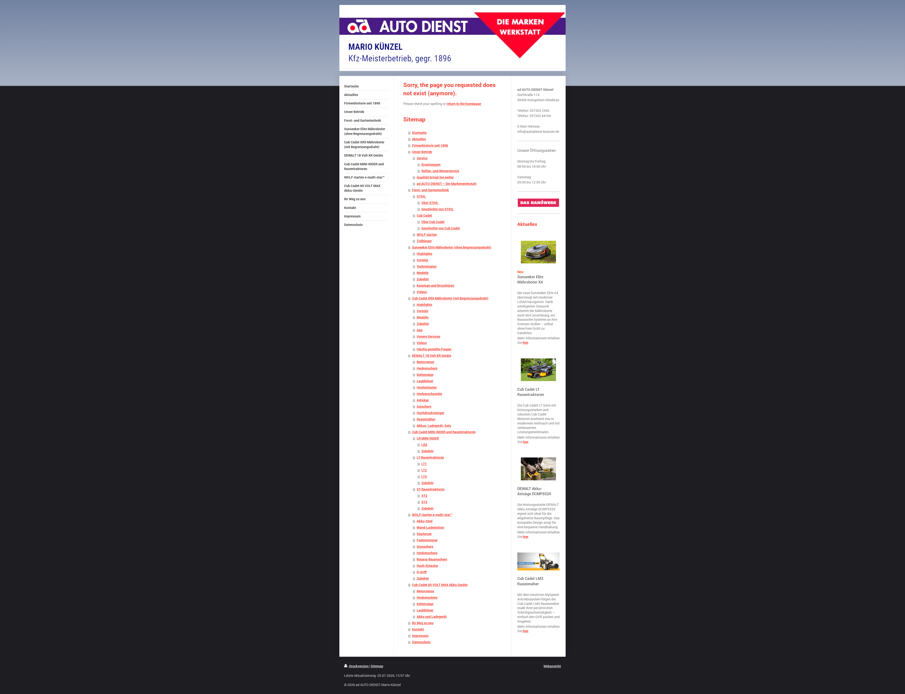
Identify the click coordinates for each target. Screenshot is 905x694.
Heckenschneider (429, 394)
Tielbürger (424, 241)
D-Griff (422, 572)
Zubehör (423, 279)
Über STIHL (429, 203)
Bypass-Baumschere (432, 559)
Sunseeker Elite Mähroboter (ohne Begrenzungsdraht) (451, 247)
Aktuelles (419, 139)
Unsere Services (428, 336)
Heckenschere (427, 368)
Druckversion (358, 666)
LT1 (424, 464)
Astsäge (423, 400)
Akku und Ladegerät (432, 617)
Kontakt (418, 629)
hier (525, 343)
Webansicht (552, 666)
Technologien (426, 266)
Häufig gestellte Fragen (434, 349)
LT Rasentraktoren (430, 457)
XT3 (424, 502)
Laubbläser (425, 381)
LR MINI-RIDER (428, 438)
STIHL (421, 196)
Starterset (424, 534)
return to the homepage (464, 104)
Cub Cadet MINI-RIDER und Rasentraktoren (444, 432)
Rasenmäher (426, 419)
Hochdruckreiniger (430, 413)
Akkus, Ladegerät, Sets (434, 426)
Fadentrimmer (427, 540)
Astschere (424, 406)
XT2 (424, 496)
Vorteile (422, 260)
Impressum (420, 636)
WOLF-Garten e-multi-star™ (432, 515)
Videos (422, 292)
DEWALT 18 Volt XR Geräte (431, 355)
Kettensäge (425, 375)
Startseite (419, 133)
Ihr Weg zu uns (422, 623)
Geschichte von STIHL (437, 209)
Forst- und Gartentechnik (430, 190)
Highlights (424, 254)
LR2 (424, 445)
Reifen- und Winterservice (440, 171)
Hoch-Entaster (427, 566)
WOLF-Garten (427, 235)
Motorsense (425, 362)
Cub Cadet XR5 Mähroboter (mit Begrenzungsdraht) (450, 298)
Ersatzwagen (430, 164)
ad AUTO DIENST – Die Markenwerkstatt (447, 184)
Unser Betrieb (422, 152)
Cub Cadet (424, 215)
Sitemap (377, 666)
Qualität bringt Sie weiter (435, 177)
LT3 (424, 476)
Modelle (422, 273)
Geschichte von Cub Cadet (440, 228)
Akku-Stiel (424, 521)
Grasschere (425, 546)
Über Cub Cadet (432, 222)
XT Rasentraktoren (430, 489)
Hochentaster (427, 387)
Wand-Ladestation (430, 527)
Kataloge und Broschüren (435, 285)
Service (422, 158)
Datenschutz (421, 642)
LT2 (424, 470)
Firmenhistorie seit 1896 (430, 145)
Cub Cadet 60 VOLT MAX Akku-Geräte (440, 585)
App (420, 330)
